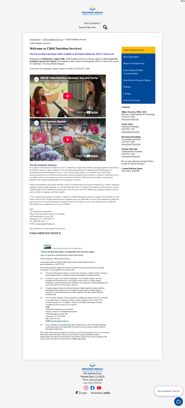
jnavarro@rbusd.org (130, 119)
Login (83, 392)
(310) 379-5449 (96, 379)
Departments (35, 39)
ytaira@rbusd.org (130, 131)
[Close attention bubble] (180, 382)
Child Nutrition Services (53, 39)
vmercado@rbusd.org (130, 156)
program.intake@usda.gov (45, 224)
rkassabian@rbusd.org (131, 144)
